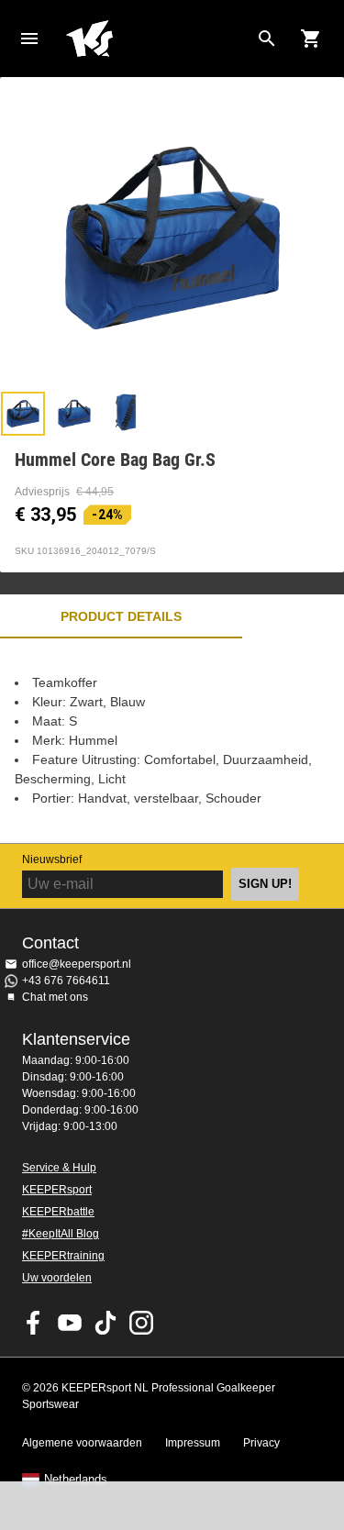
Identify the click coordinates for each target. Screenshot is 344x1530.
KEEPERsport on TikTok (105, 1323)
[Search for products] (267, 38)
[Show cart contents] (311, 38)
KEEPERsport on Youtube (70, 1323)
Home (157, 38)
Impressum (192, 1442)
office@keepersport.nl (76, 964)
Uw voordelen (57, 1277)
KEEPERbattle (58, 1211)
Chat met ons (55, 997)
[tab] (23, 414)
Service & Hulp (59, 1167)
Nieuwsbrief (52, 859)
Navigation (29, 39)
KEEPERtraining (63, 1255)
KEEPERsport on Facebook (34, 1323)
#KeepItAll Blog (60, 1233)
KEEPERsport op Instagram (141, 1323)
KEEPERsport (57, 1189)
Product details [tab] (121, 616)
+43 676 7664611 (66, 980)
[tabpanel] (172, 740)
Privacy (261, 1442)
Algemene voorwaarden (82, 1442)
